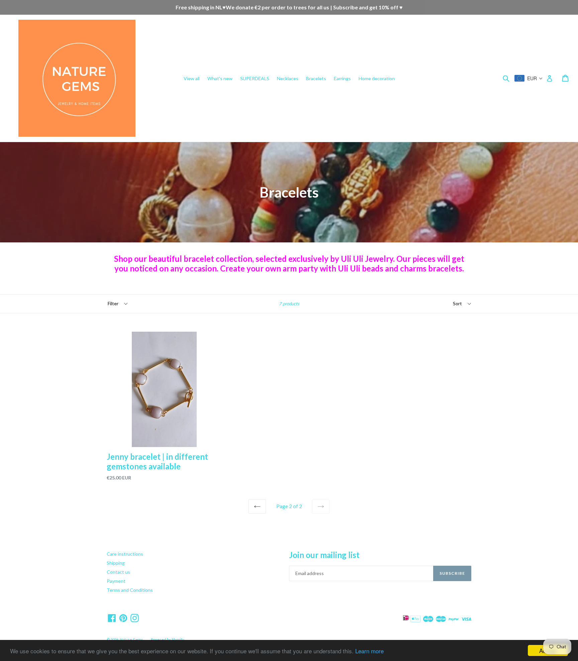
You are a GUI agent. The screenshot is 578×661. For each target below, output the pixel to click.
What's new (219, 78)
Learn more (369, 651)
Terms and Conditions (130, 590)
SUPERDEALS (254, 78)
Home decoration (377, 78)
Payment (116, 581)
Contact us (118, 572)
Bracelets (316, 78)
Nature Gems (131, 639)
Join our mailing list (324, 555)
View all (192, 78)
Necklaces (287, 78)
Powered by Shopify (167, 639)
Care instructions (125, 554)
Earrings (342, 78)
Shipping (116, 563)
